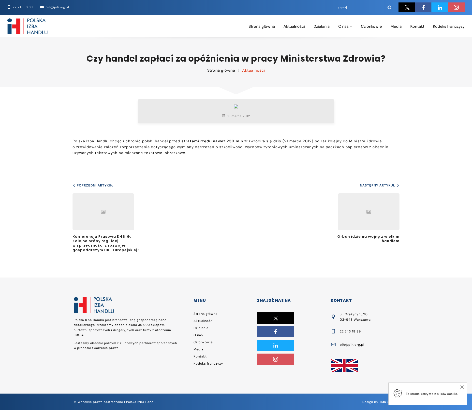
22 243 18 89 (350, 331)
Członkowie (371, 26)
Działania (321, 26)
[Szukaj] (389, 8)
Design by (380, 402)
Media (396, 26)
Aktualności (294, 26)
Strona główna (262, 26)
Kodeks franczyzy (449, 26)
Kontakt (417, 26)
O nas (343, 26)
